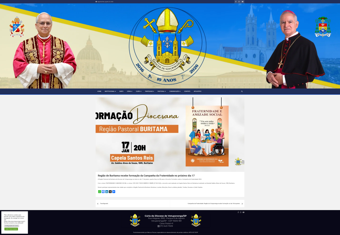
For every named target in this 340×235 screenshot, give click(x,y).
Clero (138, 91)
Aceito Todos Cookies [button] (11, 229)
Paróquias (149, 91)
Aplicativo (197, 91)
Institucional (109, 91)
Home (99, 91)
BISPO (121, 91)
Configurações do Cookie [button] (11, 225)
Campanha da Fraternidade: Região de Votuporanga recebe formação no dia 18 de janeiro (214, 203)
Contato (187, 91)
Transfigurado (104, 203)
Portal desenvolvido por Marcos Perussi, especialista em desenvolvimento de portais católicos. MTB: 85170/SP (165, 232)
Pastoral (161, 91)
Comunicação (174, 91)
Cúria (129, 91)
